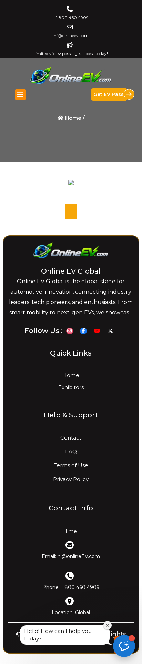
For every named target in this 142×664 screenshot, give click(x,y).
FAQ (71, 451)
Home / (74, 117)
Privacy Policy (71, 479)
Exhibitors (71, 387)
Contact (70, 437)
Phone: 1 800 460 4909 (71, 587)
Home (70, 375)
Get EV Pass (109, 94)
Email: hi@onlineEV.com (71, 557)
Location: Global (71, 613)
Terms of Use (71, 465)
